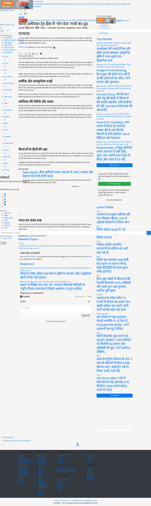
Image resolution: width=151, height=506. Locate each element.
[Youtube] (5, 204)
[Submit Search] (149, 233)
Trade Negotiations (44, 245)
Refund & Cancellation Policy (87, 500)
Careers (89, 460)
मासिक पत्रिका (30, 6)
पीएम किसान (8, 52)
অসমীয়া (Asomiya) (24, 475)
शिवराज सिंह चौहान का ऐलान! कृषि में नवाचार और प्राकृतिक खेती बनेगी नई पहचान (55, 275)
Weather (100, 294)
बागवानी (61, 4)
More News (115, 395)
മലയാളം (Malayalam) (26, 460)
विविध (74, 20)
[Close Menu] (1, 27)
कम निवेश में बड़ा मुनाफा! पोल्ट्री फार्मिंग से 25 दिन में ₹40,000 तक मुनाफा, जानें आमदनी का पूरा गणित (113, 323)
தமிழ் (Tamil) (22, 465)
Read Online (62, 455)
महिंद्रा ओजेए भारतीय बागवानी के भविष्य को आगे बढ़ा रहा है (112, 248)
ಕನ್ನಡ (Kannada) (23, 470)
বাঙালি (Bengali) (23, 467)
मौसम (35, 4)
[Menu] (23, 1)
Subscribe (75, 186)
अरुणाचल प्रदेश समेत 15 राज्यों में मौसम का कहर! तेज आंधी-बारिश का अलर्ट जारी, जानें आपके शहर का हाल (113, 303)
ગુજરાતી (21, 482)
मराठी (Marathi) (23, 462)
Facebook (90, 468)
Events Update (62, 482)
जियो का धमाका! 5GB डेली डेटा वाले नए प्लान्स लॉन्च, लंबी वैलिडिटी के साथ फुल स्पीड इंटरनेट (113, 265)
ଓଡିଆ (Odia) (22, 472)
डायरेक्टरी (38, 6)
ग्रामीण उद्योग (73, 4)
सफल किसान (91, 4)
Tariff (59, 462)
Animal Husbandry (103, 313)
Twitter (89, 471)
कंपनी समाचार (115, 4)
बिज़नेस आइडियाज (9, 50)
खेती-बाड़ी (40, 4)
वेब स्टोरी (80, 4)
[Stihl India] (106, 20)
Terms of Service (70, 500)
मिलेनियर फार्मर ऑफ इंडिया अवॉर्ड (14, 40)
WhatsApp (90, 478)
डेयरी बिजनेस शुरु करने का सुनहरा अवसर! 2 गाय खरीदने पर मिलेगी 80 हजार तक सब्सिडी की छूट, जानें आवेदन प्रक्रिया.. (114, 344)
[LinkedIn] (5, 201)
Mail (87, 256)
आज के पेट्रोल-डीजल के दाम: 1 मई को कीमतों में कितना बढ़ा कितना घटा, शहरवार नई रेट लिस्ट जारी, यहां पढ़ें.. (114, 365)
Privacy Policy (58, 500)
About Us (90, 455)
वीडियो (24, 6)
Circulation (61, 460)
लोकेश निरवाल (31, 256)
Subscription (62, 457)
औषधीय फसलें (42, 467)
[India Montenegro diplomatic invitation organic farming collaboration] (45, 281)
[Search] (25, 10)
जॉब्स (77, 446)
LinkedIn (89, 473)
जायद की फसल (9, 47)
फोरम (5, 220)
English (20, 455)
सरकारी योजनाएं (48, 4)
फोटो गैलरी (7, 213)
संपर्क (5, 228)
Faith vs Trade (80, 245)
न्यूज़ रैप (29, 20)
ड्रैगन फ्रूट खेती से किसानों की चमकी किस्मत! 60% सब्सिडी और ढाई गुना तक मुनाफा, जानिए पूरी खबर (114, 284)
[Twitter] (5, 199)
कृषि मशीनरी (8, 45)
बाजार (98, 4)
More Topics (8, 238)
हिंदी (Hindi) (22, 457)
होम (28, 4)
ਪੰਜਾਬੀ (20, 477)
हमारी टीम (7, 225)
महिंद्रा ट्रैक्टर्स (8, 42)
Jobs (70, 20)
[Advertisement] (115, 413)
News (98, 256)
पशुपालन (56, 4)
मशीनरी (67, 4)
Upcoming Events (63, 479)
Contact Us (91, 457)
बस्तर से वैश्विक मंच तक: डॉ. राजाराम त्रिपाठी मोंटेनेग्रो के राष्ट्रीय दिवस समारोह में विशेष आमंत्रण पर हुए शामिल (52, 287)
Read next (27, 264)
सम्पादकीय (123, 4)
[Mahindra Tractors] (123, 20)
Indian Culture (69, 245)
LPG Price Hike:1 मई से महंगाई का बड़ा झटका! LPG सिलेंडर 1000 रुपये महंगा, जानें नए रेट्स (113, 384)
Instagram (90, 476)
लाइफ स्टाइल (64, 20)
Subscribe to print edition (66, 468)
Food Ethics (22, 245)
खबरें (39, 455)
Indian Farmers (32, 245)
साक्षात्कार (108, 4)
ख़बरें (31, 4)
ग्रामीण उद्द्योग (42, 482)
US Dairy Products (58, 245)
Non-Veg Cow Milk (32, 248)
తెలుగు (20, 480)
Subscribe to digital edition (67, 471)
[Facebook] (5, 193)
